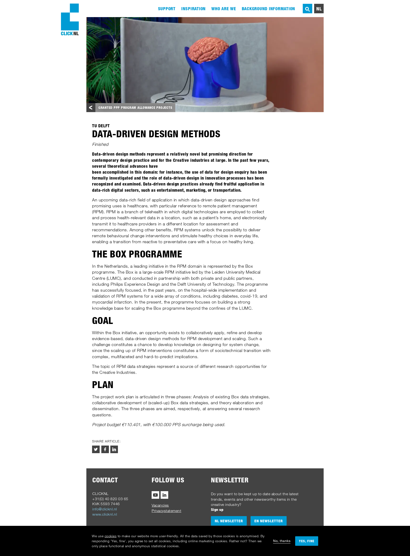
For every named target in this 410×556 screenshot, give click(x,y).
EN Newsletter (268, 520)
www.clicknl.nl (104, 514)
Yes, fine (306, 541)
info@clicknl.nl (104, 509)
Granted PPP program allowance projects (135, 107)
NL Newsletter (229, 520)
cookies (111, 536)
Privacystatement (166, 510)
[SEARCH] (307, 8)
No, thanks (281, 541)
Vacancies (160, 505)
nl (319, 8)
